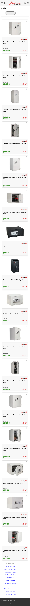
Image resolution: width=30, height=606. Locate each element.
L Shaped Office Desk (10, 572)
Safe (3, 8)
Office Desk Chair (10, 577)
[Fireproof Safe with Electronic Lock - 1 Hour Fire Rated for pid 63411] (15, 69)
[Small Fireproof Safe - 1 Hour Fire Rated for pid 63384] (15, 306)
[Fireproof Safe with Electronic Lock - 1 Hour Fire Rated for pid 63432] (15, 408)
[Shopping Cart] (28, 3)
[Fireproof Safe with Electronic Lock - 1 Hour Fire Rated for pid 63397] (15, 203)
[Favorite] (26, 21)
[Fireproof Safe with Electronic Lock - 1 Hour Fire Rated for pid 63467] (15, 374)
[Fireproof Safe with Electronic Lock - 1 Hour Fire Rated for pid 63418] (15, 340)
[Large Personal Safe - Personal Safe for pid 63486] (15, 237)
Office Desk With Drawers (10, 569)
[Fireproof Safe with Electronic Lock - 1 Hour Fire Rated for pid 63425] (15, 137)
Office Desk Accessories (10, 589)
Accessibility (3, 603)
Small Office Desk (10, 566)
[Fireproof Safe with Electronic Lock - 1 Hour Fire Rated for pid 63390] (15, 509)
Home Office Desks (10, 580)
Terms (16, 603)
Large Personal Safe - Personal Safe (11, 246)
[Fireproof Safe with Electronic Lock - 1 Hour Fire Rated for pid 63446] (15, 171)
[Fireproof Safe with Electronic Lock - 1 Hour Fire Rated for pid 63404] (15, 35)
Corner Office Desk (10, 586)
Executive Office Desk (10, 594)
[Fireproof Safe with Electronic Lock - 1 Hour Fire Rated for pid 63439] (15, 442)
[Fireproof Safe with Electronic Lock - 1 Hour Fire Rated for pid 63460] (15, 103)
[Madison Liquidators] (15, 4)
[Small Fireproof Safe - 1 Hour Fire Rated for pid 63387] (15, 476)
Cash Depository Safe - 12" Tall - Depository (13, 280)
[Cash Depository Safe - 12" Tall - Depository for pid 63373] (15, 272)
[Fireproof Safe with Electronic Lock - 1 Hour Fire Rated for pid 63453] (15, 544)
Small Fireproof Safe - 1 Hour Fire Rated (12, 314)
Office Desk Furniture (10, 583)
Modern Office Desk (10, 575)
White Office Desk (10, 591)
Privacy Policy (11, 603)
